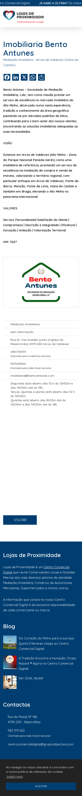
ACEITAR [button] (41, 786)
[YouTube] (76, 758)
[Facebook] (34, 758)
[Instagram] (49, 758)
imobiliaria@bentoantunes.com (32, 376)
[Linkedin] (63, 758)
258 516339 (18, 352)
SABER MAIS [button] (15, 777)
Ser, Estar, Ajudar (31, 678)
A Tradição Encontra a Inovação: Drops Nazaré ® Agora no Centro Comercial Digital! (47, 663)
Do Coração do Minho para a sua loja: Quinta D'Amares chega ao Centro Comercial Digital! (46, 643)
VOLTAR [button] (20, 520)
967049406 (18, 364)
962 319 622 (16, 730)
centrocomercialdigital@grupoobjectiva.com (40, 744)
